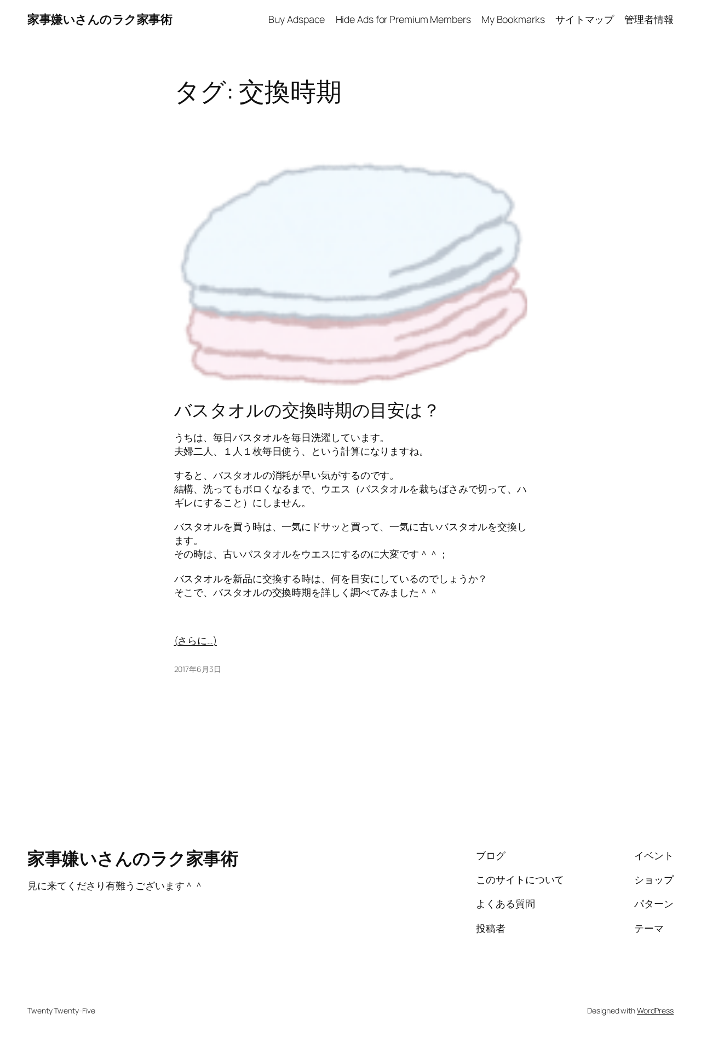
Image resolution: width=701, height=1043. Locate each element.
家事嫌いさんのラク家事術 (99, 19)
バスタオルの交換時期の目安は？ (307, 410)
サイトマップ (584, 19)
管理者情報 (649, 19)
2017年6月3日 (197, 669)
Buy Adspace (296, 19)
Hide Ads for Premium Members (403, 19)
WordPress (655, 1010)
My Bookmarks (513, 19)
